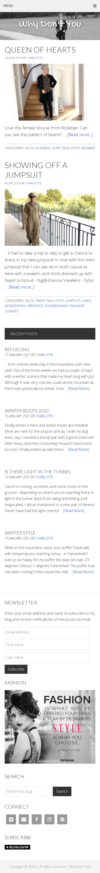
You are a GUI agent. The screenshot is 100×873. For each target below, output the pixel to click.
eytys (75, 148)
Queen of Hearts (40, 49)
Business (42, 148)
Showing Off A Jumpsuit (36, 170)
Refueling (17, 349)
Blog (29, 148)
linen (85, 300)
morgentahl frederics (24, 305)
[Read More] (78, 388)
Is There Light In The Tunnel (38, 471)
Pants (40, 300)
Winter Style (20, 533)
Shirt (56, 148)
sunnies (11, 311)
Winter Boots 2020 (27, 410)
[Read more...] (80, 134)
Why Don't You (50, 24)
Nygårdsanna (56, 305)
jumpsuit (72, 300)
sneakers (76, 305)
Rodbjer (87, 148)
